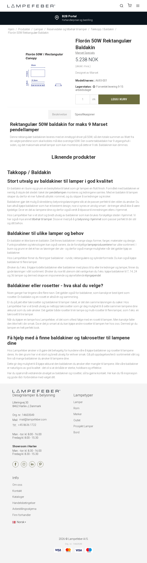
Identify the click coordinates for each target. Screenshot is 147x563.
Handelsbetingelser (23, 502)
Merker (78, 414)
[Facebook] (15, 466)
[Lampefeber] (31, 5)
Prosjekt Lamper (83, 426)
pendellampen (57, 192)
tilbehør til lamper (42, 219)
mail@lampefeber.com (33, 419)
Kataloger (18, 496)
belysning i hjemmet (89, 219)
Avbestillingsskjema (24, 508)
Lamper (78, 402)
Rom (76, 408)
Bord (76, 432)
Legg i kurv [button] (119, 99)
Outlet (77, 420)
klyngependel (93, 275)
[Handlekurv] (129, 5)
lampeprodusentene (100, 244)
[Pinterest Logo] (40, 466)
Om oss (17, 484)
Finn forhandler (21, 515)
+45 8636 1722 (27, 424)
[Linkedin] (32, 466)
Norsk (20, 522)
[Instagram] (24, 466)
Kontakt (17, 490)
